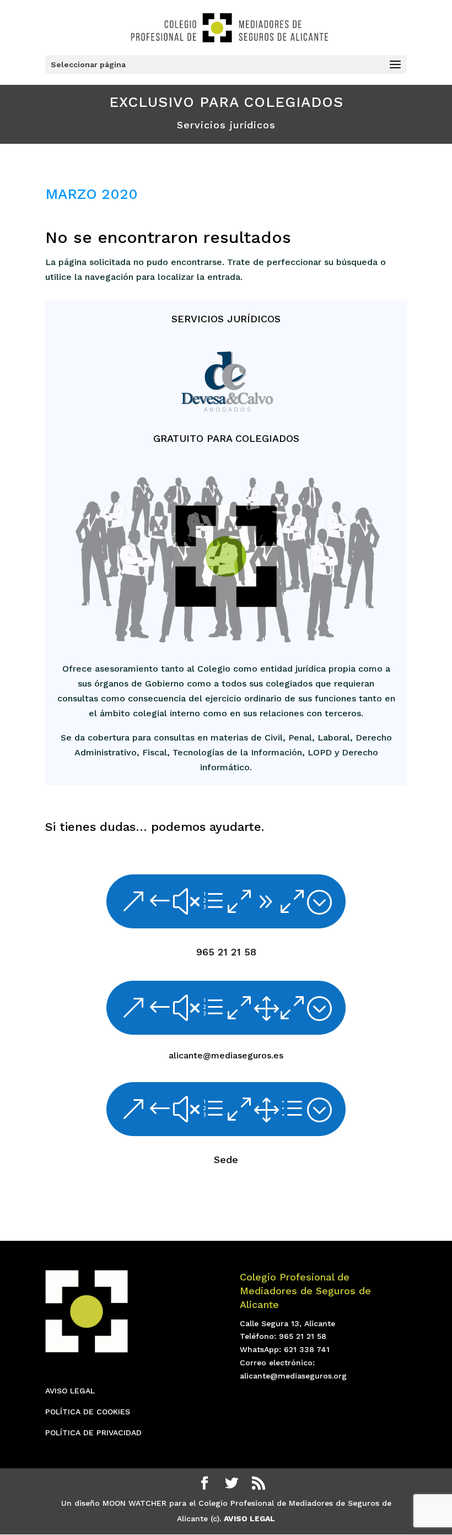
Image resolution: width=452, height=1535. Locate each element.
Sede (226, 1159)
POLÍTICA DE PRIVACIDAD (93, 1432)
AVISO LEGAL (70, 1390)
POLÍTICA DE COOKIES (87, 1411)
